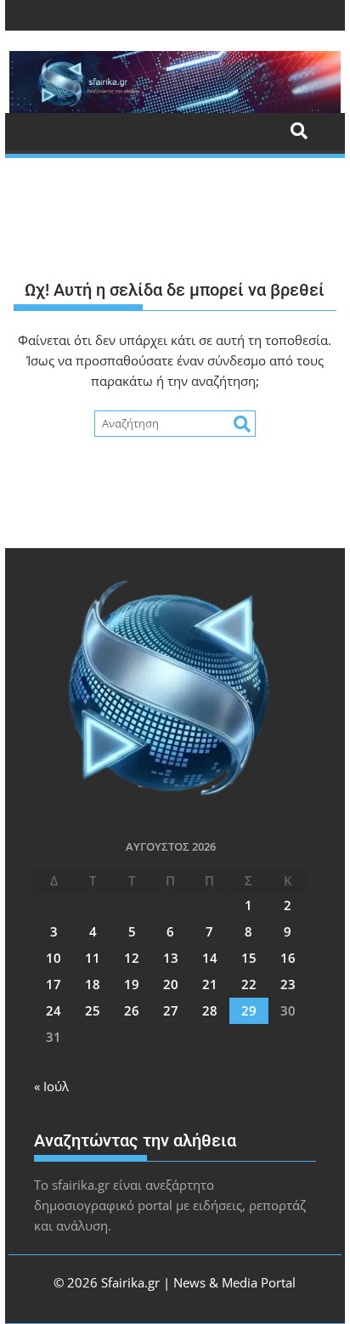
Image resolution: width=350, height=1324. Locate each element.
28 (209, 1010)
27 (170, 1010)
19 (131, 984)
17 (53, 984)
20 (170, 984)
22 (249, 984)
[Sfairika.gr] (175, 82)
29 (249, 1010)
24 (53, 1010)
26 (131, 1010)
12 (131, 957)
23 (288, 984)
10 (53, 957)
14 (209, 957)
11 (92, 957)
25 (92, 1010)
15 (249, 957)
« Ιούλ (51, 1086)
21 (209, 984)
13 (170, 957)
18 (92, 984)
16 (288, 957)
